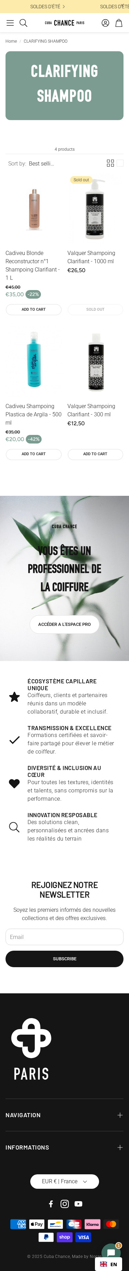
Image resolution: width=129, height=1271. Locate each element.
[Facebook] (51, 1204)
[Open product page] (34, 208)
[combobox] (108, 1264)
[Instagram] (65, 1204)
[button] (10, 23)
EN (113, 1264)
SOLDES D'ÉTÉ (72, 6)
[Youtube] (78, 1204)
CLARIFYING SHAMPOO (45, 41)
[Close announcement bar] (122, 5)
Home (11, 41)
